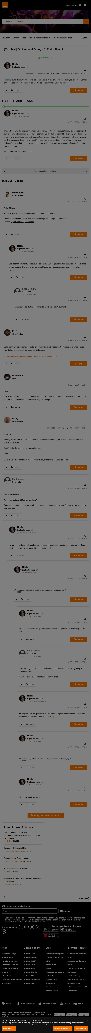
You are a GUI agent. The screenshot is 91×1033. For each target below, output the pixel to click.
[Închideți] (87, 1020)
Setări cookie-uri (9, 1028)
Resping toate (81, 1028)
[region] (45, 1025)
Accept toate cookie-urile (62, 1028)
